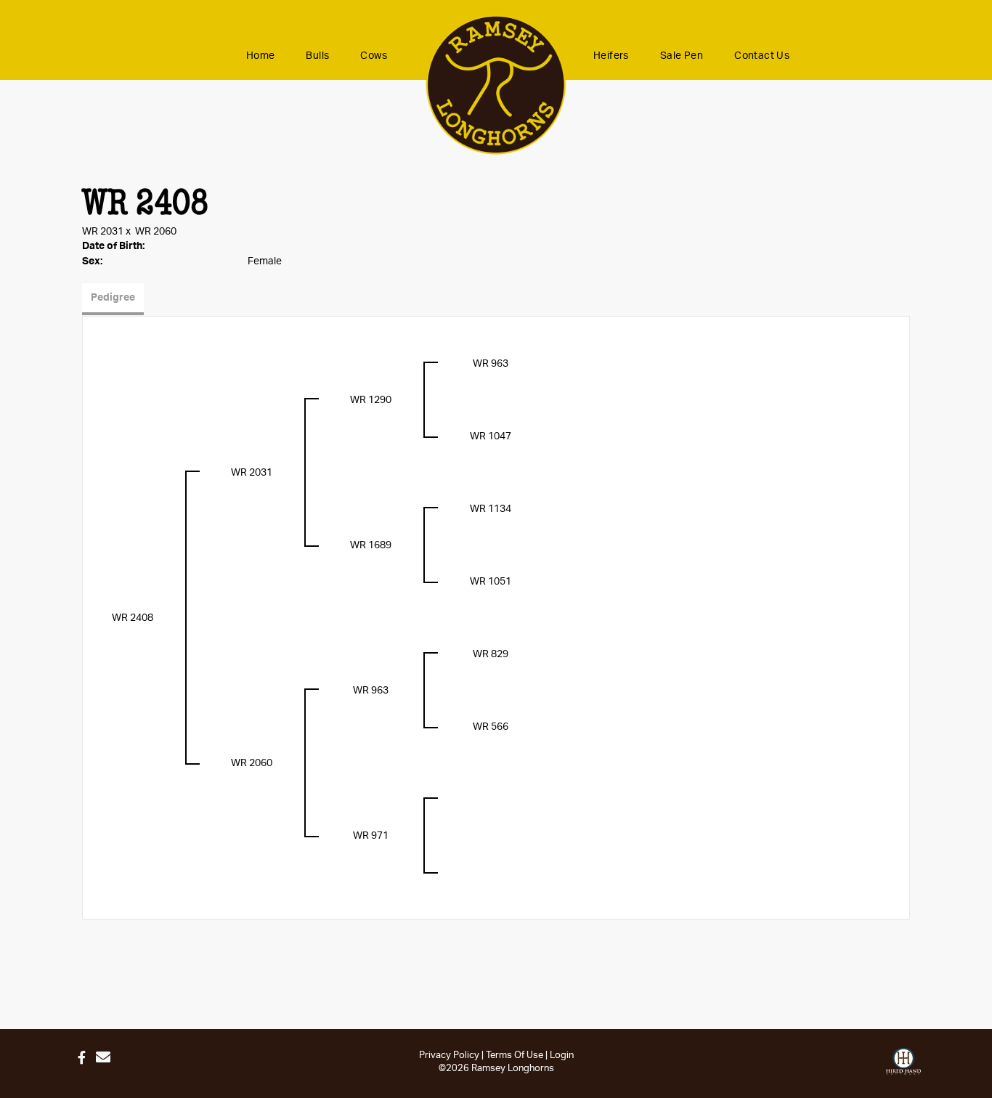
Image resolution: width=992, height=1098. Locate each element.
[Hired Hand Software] (903, 1061)
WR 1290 (370, 400)
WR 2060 (155, 232)
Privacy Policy (449, 1055)
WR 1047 (490, 436)
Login (562, 1055)
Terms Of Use (514, 1055)
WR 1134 (490, 509)
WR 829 (490, 654)
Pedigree (113, 298)
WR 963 (490, 364)
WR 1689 (370, 545)
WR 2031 (102, 232)
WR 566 (490, 727)
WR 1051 (490, 582)
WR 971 (371, 836)
